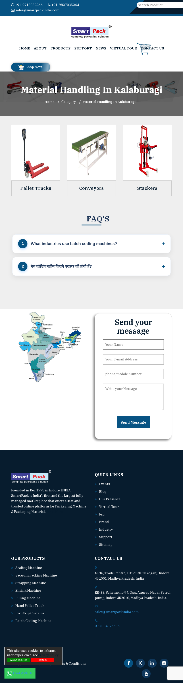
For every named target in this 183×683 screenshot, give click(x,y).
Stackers (147, 188)
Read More (55, 511)
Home (24, 48)
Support (83, 48)
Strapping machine (30, 583)
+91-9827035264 (65, 5)
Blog (102, 491)
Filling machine (28, 598)
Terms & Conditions (70, 663)
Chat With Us (23, 673)
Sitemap (105, 544)
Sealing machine (28, 568)
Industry (106, 529)
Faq (102, 514)
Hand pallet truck (29, 605)
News (101, 48)
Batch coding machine (33, 621)
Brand (104, 522)
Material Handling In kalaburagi (109, 102)
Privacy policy (48, 655)
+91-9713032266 (29, 5)
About (40, 48)
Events (104, 484)
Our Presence (110, 499)
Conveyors (91, 188)
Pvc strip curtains (29, 613)
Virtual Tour (123, 48)
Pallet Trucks (35, 188)
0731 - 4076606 (107, 626)
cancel (42, 659)
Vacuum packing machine (36, 575)
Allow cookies (18, 659)
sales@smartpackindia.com (38, 10)
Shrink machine (28, 590)
